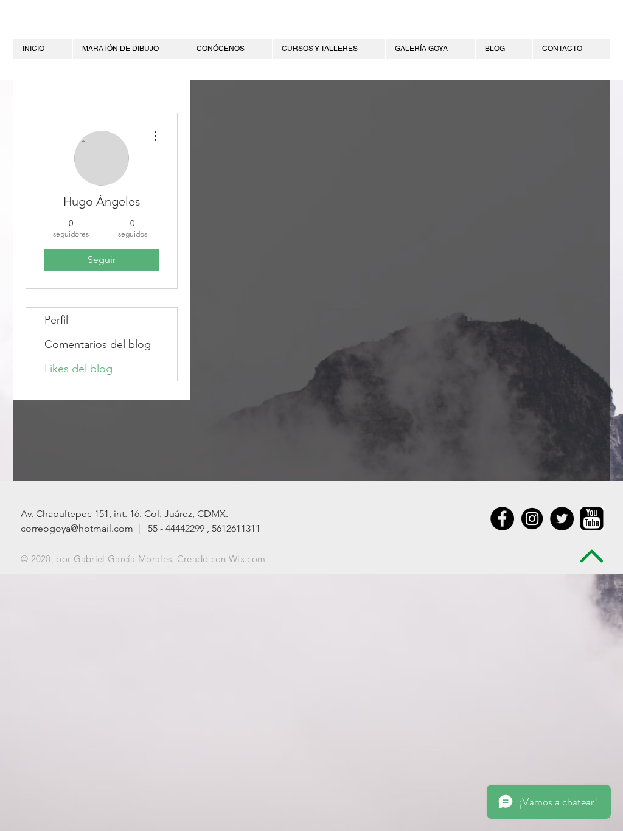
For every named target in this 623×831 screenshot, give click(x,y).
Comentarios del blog (97, 344)
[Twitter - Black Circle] (562, 518)
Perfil (56, 320)
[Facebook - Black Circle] (502, 518)
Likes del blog (78, 368)
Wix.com (247, 559)
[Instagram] (532, 518)
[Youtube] (592, 518)
